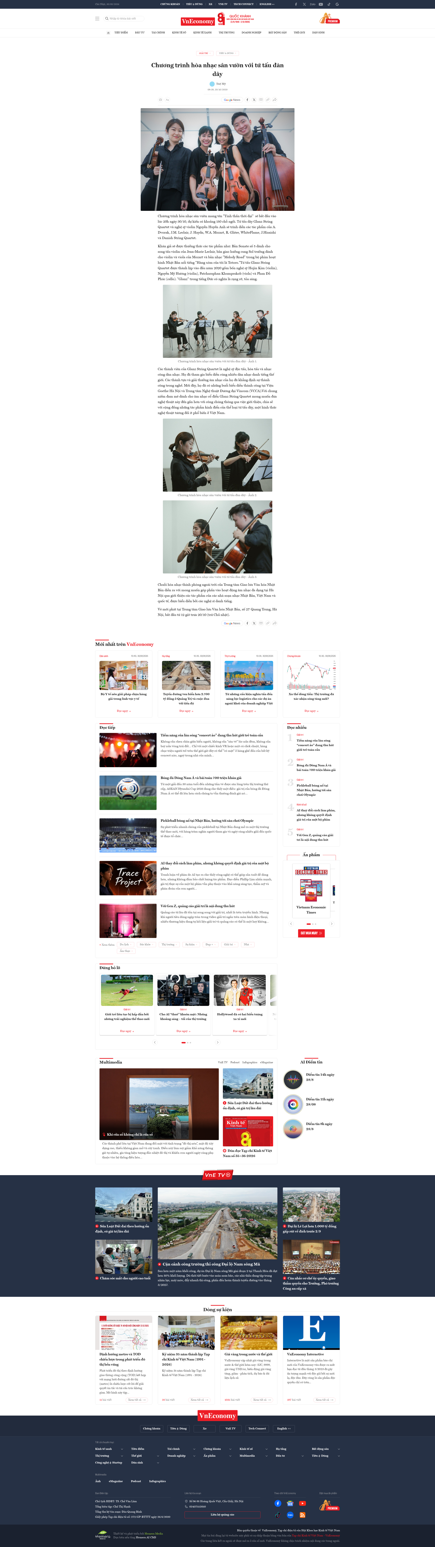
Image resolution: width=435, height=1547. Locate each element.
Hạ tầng (166, 656)
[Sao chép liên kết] (268, 100)
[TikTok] (329, 4)
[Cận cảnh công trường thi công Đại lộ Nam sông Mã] (217, 1223)
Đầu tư (139, 32)
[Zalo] (312, 4)
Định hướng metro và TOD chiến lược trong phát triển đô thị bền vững (122, 1359)
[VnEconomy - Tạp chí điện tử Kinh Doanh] (218, 1415)
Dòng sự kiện (217, 1310)
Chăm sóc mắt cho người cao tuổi (124, 1278)
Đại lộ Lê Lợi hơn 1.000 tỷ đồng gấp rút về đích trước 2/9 (309, 1229)
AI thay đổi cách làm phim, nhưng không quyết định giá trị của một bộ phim (215, 866)
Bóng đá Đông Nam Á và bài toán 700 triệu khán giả (201, 778)
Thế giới (299, 32)
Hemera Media (154, 1533)
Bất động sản (278, 32)
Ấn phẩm (311, 855)
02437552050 (197, 1506)
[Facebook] (296, 4)
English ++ (267, 4)
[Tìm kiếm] (107, 18)
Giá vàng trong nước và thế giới (248, 1354)
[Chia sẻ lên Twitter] (254, 100)
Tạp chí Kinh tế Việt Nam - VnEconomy (316, 1535)
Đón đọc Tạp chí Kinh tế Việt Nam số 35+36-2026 (247, 1153)
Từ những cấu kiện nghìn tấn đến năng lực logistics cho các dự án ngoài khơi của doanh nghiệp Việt (249, 699)
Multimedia (110, 1062)
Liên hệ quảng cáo (222, 1514)
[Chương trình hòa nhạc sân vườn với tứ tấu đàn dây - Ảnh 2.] (217, 420)
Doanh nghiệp (251, 32)
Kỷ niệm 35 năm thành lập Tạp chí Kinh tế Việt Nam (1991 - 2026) (186, 1359)
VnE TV (222, 4)
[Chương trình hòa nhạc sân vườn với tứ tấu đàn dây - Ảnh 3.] (217, 502)
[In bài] (160, 100)
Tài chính (158, 32)
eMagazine (266, 1062)
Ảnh (98, 1481)
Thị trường (227, 32)
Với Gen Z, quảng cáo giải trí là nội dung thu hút (198, 906)
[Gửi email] (261, 100)
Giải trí (127, 1009)
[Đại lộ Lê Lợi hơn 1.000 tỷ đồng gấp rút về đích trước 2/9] (311, 1204)
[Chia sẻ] (274, 100)
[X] (304, 4)
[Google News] (337, 4)
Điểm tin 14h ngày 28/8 (320, 1077)
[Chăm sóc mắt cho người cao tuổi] (123, 1257)
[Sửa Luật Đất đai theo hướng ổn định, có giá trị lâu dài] (123, 1204)
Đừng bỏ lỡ (109, 968)
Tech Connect (243, 4)
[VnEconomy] (218, 110)
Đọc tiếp (107, 728)
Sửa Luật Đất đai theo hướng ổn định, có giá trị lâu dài (247, 1106)
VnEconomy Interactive (305, 1354)
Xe (210, 4)
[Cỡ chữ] (167, 100)
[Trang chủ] (108, 33)
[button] (184, 1042)
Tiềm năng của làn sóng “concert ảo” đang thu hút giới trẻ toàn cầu (212, 735)
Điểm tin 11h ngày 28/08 (320, 1102)
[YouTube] (321, 4)
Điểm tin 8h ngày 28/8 (319, 1126)
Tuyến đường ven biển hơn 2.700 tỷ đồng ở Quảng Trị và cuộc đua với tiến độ (186, 699)
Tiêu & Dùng (194, 4)
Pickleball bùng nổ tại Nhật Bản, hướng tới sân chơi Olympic (207, 821)
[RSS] (302, 1515)
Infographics (249, 1062)
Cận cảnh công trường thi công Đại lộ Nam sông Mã (211, 1264)
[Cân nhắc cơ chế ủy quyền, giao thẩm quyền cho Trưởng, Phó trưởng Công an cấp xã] (311, 1257)
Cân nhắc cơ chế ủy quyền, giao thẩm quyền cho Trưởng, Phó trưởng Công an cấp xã (311, 1283)
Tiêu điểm (121, 32)
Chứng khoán (170, 4)
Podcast (235, 1062)
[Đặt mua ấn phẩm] (330, 17)
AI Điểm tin (311, 1062)
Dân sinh (318, 32)
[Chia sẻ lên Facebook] (247, 100)
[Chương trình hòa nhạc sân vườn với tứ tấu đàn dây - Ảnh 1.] (217, 286)
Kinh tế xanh (202, 32)
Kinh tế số (179, 32)
